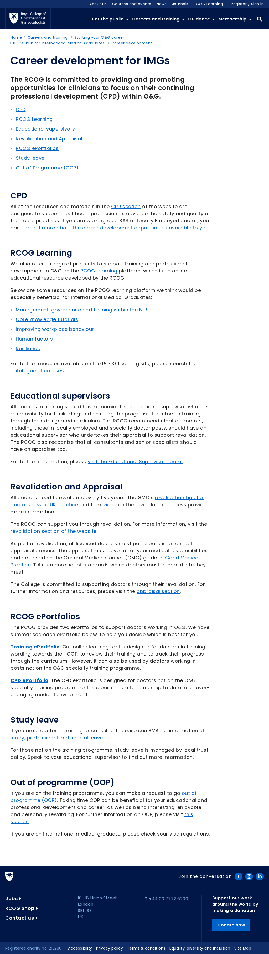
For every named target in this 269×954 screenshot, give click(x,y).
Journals (180, 4)
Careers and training (156, 19)
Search (259, 19)
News (162, 4)
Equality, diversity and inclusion (199, 948)
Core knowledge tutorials (47, 319)
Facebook (238, 876)
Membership (233, 19)
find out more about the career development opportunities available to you (115, 227)
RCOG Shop (19, 908)
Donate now (231, 925)
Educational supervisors (45, 129)
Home (16, 37)
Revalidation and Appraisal (50, 138)
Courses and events (131, 4)
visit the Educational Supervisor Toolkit (135, 461)
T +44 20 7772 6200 (166, 899)
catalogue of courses (37, 370)
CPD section (126, 206)
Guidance (199, 19)
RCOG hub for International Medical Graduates (59, 43)
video (110, 504)
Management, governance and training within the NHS (82, 309)
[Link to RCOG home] (28, 18)
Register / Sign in (247, 4)
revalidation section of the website (54, 531)
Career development (131, 43)
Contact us (19, 918)
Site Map (242, 948)
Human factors (34, 339)
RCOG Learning (208, 4)
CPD (21, 109)
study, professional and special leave (57, 737)
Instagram (249, 876)
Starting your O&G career (99, 37)
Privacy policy (109, 948)
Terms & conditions (146, 948)
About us (98, 4)
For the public (108, 19)
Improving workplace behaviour (55, 329)
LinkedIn (260, 876)
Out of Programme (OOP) (47, 167)
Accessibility (80, 948)
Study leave (30, 158)
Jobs (11, 898)
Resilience (28, 348)
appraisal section (158, 591)
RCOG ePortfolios (37, 148)
